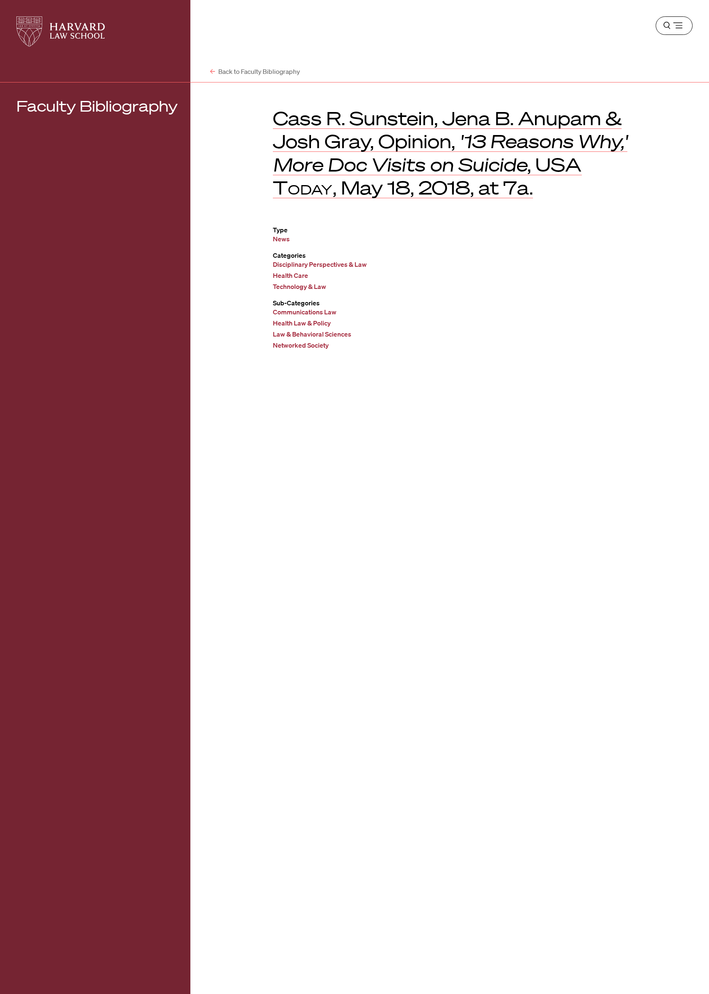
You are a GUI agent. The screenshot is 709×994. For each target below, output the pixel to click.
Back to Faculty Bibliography (258, 71)
